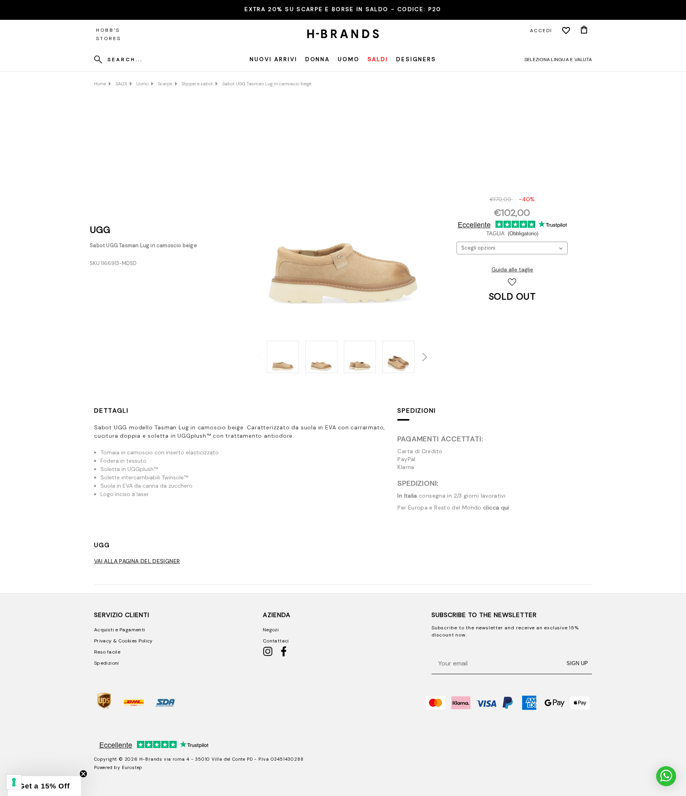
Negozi (271, 630)
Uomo (349, 59)
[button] (44, 786)
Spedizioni (416, 410)
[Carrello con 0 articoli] (584, 30)
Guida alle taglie (512, 269)
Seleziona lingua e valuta (558, 59)
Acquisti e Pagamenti (119, 630)
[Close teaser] (83, 774)
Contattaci (276, 641)
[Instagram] (268, 655)
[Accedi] (566, 30)
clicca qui (496, 507)
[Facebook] (284, 655)
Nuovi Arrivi (273, 59)
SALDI (378, 59)
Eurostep (132, 767)
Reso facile (107, 652)
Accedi (541, 30)
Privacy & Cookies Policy (123, 641)
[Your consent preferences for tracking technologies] (13, 782)
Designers (416, 59)
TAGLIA (512, 233)
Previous (257, 352)
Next (419, 352)
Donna (317, 59)
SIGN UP (577, 663)
